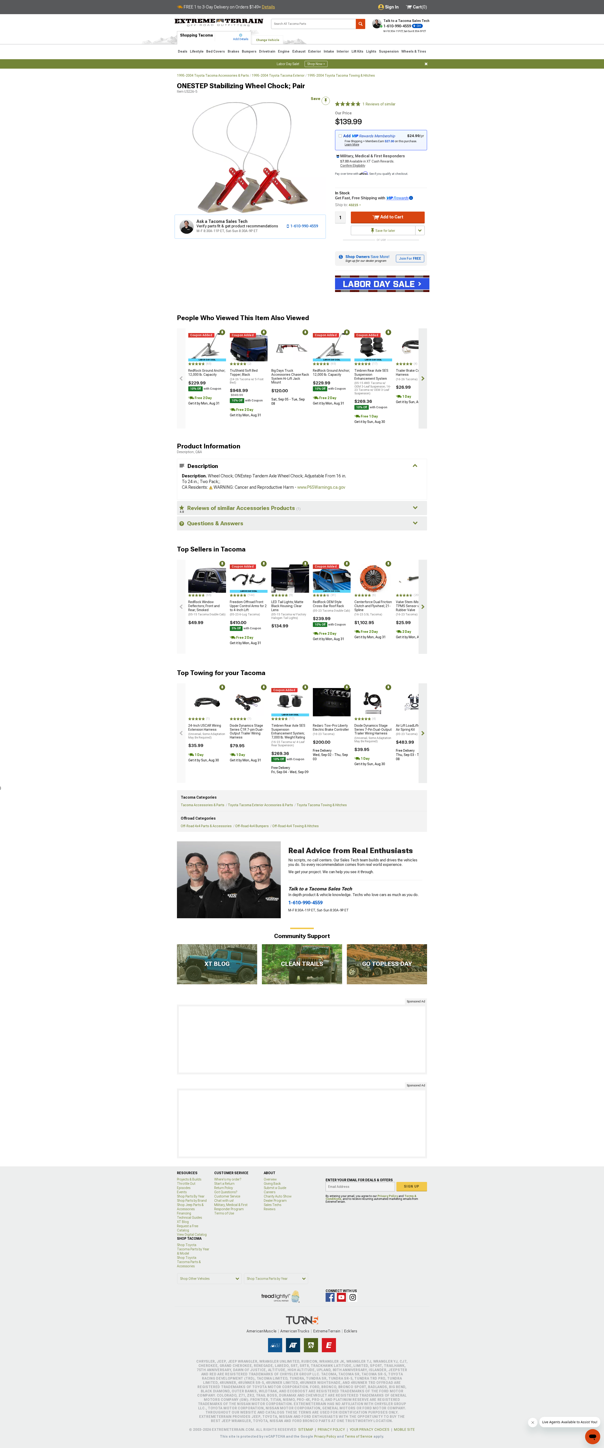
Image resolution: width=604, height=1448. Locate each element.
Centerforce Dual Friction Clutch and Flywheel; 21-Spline (373, 608)
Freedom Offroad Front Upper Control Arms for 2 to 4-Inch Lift (248, 608)
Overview (270, 1179)
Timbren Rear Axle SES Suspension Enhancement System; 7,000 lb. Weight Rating (288, 735)
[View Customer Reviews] (348, 104)
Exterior (314, 51)
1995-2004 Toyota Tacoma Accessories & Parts (213, 75)
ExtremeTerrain (326, 1331)
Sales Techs (272, 1205)
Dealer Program (275, 1200)
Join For (410, 258)
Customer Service (227, 1196)
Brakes (233, 51)
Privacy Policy (388, 1196)
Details (268, 6)
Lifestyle (197, 51)
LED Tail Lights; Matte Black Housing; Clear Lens (288, 610)
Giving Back (272, 1183)
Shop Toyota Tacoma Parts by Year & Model (193, 1249)
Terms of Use (224, 1213)
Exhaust (299, 51)
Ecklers (350, 1331)
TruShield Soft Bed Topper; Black (247, 376)
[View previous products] (181, 378)
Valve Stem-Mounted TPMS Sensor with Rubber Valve (411, 608)
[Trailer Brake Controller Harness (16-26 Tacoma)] (415, 347)
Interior (343, 51)
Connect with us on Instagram (352, 1297)
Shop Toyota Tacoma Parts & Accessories (189, 1262)
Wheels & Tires (413, 51)
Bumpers (249, 51)
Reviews (269, 1209)
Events (182, 1192)
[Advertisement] (302, 1039)
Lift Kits (357, 51)
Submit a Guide (275, 1188)
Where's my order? (227, 1179)
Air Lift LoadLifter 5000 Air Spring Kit (412, 730)
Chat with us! (224, 1200)
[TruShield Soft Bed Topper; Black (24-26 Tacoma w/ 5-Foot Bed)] (249, 347)
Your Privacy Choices (370, 1429)
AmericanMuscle (262, 1331)
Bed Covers (215, 51)
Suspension (389, 51)
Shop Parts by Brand (192, 1200)
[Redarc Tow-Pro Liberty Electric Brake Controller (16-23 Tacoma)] (332, 702)
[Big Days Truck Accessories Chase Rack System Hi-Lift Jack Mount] (290, 347)
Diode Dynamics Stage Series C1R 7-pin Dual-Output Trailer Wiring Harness (247, 731)
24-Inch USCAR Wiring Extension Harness (206, 731)
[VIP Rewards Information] (411, 198)
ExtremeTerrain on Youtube (341, 1297)
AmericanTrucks (295, 1331)
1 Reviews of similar (378, 104)
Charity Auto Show (278, 1196)
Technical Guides (189, 1217)
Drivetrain (267, 51)
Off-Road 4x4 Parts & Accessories (206, 826)
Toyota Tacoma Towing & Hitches (322, 805)
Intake (329, 51)
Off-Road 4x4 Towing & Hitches (295, 826)
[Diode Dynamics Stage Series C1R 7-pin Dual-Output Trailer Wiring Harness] (249, 702)
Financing (184, 1213)
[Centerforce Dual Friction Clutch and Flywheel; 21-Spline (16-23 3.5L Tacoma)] (373, 578)
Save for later (385, 231)
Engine (283, 51)
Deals (182, 51)
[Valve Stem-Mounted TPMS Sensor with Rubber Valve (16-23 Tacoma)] (415, 578)
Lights (371, 51)
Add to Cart (391, 216)
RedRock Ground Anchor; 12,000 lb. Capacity (206, 372)
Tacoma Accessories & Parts (202, 805)
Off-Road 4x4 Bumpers (252, 826)
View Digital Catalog (192, 1234)
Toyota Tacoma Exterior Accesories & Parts (260, 805)
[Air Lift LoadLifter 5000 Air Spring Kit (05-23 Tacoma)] (415, 702)
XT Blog (183, 1222)
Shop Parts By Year (191, 1196)
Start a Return (224, 1183)
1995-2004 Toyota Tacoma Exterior (278, 75)
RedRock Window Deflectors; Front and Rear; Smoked (207, 608)
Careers (269, 1192)
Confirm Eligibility (352, 165)
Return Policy (223, 1188)
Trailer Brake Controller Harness (413, 375)
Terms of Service (359, 1436)
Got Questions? (225, 1192)
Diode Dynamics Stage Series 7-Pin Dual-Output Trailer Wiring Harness (373, 733)
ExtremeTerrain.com (219, 22)
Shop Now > (316, 64)
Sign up (411, 1186)
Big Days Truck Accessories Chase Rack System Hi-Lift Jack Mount (290, 376)
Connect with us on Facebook (330, 1297)
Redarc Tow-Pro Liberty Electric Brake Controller (331, 730)
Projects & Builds (189, 1179)
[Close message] (426, 64)
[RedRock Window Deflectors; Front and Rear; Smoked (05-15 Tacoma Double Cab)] (207, 578)
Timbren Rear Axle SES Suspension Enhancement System (372, 382)
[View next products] (423, 378)
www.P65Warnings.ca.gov (321, 487)
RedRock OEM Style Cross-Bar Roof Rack (331, 606)
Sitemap (305, 1429)
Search (360, 24)
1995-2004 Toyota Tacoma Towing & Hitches (341, 75)
